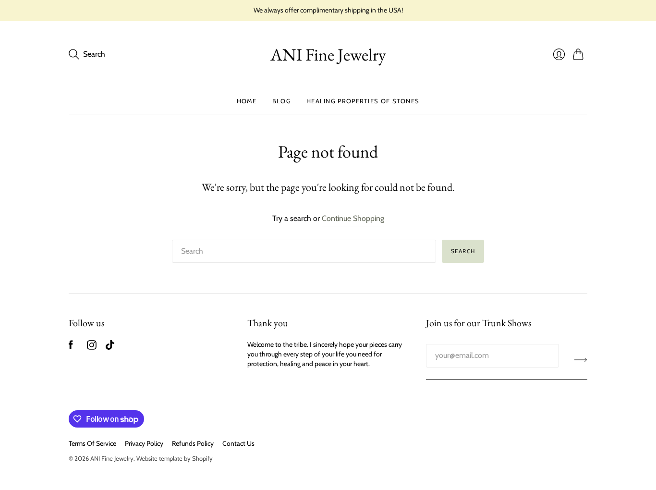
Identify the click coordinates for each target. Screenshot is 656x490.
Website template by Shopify (174, 458)
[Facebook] (71, 347)
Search (463, 251)
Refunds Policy (193, 443)
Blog (281, 101)
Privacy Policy (144, 443)
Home (247, 101)
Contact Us (238, 443)
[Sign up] (580, 359)
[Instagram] (92, 347)
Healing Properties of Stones (362, 101)
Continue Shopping (353, 218)
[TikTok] (110, 347)
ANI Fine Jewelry (328, 54)
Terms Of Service (92, 443)
